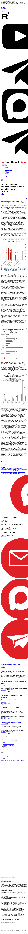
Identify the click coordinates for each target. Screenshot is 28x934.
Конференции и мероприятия (11, 664)
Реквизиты (5, 746)
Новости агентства (5, 513)
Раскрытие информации (8, 745)
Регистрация (3, 690)
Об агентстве (6, 742)
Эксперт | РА (5, 10)
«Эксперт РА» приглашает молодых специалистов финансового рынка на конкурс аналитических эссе (13, 465)
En (3, 165)
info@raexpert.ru (21, 760)
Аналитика (7, 168)
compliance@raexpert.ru (6, 529)
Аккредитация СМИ (5, 691)
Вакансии (5, 747)
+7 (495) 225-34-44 (5, 760)
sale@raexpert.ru (4, 521)
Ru (5, 165)
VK (2, 194)
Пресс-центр (5, 462)
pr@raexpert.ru (4, 536)
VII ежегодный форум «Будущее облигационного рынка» (10, 708)
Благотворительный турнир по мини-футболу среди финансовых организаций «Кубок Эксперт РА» (13, 671)
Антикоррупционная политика (10, 748)
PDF (26, 198)
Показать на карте (5, 756)
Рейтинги (7, 167)
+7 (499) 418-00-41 (13, 760)
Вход (3, 11)
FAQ (6, 176)
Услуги (6, 174)
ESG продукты (8, 170)
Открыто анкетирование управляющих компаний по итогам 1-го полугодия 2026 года (13, 472)
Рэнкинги (7, 171)
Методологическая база (8, 744)
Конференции (8, 172)
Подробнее (3, 8)
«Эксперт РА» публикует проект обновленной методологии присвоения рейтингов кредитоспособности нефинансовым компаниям (14, 469)
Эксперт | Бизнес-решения (14, 10)
